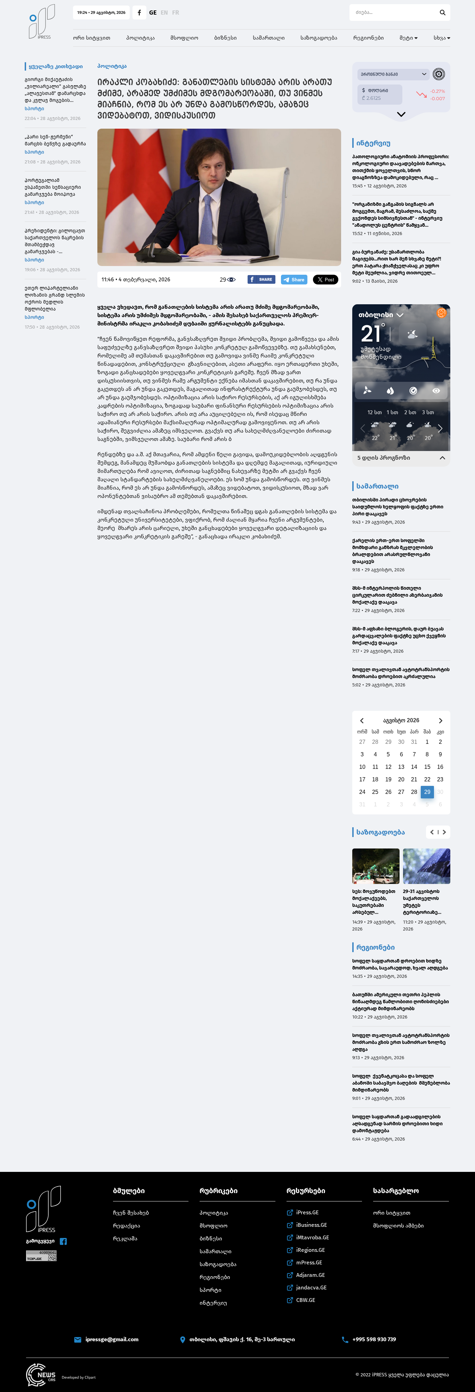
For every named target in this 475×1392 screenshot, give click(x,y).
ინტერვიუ (213, 1303)
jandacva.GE (311, 1287)
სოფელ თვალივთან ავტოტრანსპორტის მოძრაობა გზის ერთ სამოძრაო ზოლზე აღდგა (401, 1042)
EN (164, 12)
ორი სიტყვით (91, 37)
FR (175, 12)
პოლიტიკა (140, 37)
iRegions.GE (310, 1250)
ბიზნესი (225, 37)
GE (152, 12)
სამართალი (269, 37)
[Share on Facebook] (261, 279)
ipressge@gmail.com (112, 1339)
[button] (432, 832)
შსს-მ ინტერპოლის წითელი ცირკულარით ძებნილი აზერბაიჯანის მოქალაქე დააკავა (397, 595)
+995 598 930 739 (374, 1339)
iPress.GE (307, 1212)
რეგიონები (368, 37)
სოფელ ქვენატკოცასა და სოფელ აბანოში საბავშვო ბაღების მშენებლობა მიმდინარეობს (401, 1083)
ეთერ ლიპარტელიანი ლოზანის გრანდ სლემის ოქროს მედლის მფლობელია (55, 298)
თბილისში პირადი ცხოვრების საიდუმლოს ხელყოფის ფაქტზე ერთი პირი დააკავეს (397, 507)
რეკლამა (125, 1238)
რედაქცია (126, 1225)
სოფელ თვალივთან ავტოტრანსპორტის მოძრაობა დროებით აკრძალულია (401, 673)
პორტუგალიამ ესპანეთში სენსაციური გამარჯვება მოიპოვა (53, 187)
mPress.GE (309, 1262)
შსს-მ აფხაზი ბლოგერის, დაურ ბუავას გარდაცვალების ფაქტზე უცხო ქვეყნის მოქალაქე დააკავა (399, 636)
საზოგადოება (318, 37)
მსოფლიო (184, 37)
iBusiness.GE (311, 1225)
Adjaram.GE (310, 1275)
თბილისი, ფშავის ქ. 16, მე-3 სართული (242, 1339)
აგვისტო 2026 (401, 720)
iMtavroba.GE (312, 1237)
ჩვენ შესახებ (131, 1212)
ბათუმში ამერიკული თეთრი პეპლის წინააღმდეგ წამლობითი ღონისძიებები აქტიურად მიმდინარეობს (400, 1002)
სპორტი (34, 109)
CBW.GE (305, 1300)
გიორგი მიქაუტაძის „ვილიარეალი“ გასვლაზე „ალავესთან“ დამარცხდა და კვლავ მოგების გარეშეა (55, 90)
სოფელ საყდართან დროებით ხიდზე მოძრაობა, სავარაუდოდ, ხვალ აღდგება (400, 964)
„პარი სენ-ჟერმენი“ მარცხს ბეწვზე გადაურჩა (55, 140)
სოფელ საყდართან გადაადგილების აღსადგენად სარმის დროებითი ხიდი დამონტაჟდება (397, 1124)
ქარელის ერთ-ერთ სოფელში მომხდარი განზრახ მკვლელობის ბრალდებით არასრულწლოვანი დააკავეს (392, 551)
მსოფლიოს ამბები (398, 1225)
